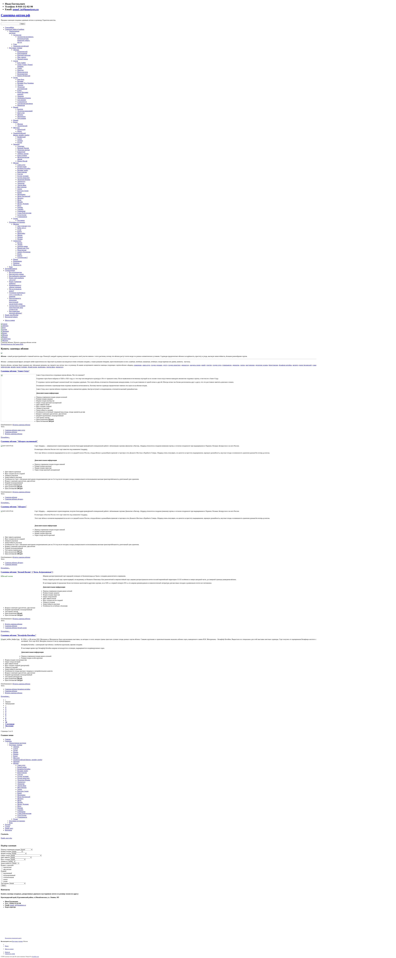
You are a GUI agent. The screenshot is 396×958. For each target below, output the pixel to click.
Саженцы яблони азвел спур (15, 430)
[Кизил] (4, 333)
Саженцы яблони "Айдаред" (14, 507)
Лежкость (4, 861)
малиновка (41, 367)
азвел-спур (146, 365)
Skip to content (10, 320)
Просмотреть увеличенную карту (13, 938)
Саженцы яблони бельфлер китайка (17, 689)
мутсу (165, 365)
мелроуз (295, 365)
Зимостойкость (6, 863)
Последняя (9, 726)
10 (6, 722)
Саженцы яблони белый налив (16, 628)
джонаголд (185, 365)
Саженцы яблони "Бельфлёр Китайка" (18, 635)
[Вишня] (4, 337)
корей (203, 365)
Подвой (3, 871)
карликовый (7, 873)
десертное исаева (261, 365)
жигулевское (250, 365)
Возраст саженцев (7, 865)
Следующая (9, 724)
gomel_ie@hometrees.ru (26, 9)
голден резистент (174, 365)
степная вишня (8, 877)
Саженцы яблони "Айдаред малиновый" (19, 441)
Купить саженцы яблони (21, 425)
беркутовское (273, 365)
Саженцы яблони (11, 432)
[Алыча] (4, 324)
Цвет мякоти (5, 857)
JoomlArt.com (35, 956)
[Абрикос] (4, 326)
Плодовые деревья (17, 941)
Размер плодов (6, 851)
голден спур (217, 365)
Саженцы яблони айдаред (14, 499)
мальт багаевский (305, 365)
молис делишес (21, 367)
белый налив (32, 367)
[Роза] (3, 327)
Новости (7, 952)
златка (242, 365)
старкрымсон (227, 365)
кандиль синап (195, 365)
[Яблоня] (4, 335)
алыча (5, 879)
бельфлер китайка (285, 365)
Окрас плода (5, 855)
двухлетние (7, 869)
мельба (13, 367)
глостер (209, 365)
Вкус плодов (5, 859)
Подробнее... (5, 437)
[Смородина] (6, 339)
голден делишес (156, 365)
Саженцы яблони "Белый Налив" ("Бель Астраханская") (27, 572)
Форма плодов (6, 853)
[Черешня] (5, 331)
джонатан (235, 365)
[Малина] (4, 340)
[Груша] (4, 329)
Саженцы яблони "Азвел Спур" (15, 371)
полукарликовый (9, 875)
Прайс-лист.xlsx (6, 838)
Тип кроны (5, 883)
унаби (5, 881)
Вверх (7, 946)
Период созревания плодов (10, 849)
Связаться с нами (10, 953)
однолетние (7, 867)
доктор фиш (50, 367)
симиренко (137, 365)
